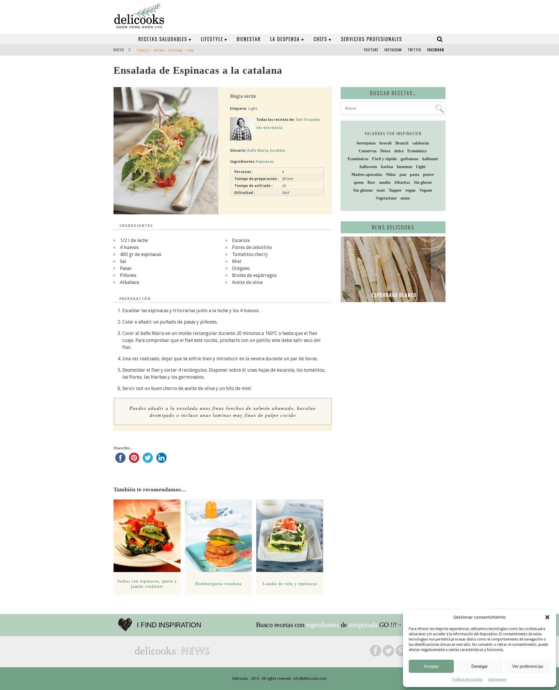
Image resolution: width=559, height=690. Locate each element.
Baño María (257, 151)
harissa (387, 167)
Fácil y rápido (384, 159)
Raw (371, 182)
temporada (363, 625)
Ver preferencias (527, 666)
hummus (404, 167)
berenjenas (366, 143)
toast (380, 190)
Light (252, 109)
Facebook (435, 49)
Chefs (320, 39)
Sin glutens (363, 190)
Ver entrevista (269, 128)
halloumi (430, 159)
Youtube (371, 49)
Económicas (358, 159)
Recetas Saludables (162, 39)
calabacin (420, 143)
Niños (391, 174)
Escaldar (278, 151)
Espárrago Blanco (393, 295)
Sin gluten (423, 182)
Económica (417, 151)
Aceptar (431, 666)
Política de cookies (467, 679)
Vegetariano (386, 198)
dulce (399, 151)
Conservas (367, 151)
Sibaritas (402, 182)
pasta (414, 174)
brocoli (385, 143)
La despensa (285, 39)
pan (402, 174)
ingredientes (322, 625)
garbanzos (409, 159)
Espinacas (265, 162)
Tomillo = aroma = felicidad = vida (165, 50)
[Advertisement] (392, 351)
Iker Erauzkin (308, 120)
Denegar (479, 666)
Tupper (395, 190)
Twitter (414, 49)
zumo (405, 198)
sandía (384, 182)
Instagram (393, 49)
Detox (385, 151)
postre (428, 174)
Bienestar (249, 39)
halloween (368, 167)
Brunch (401, 143)
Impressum (497, 679)
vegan (410, 190)
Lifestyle (212, 39)
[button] (547, 617)
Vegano (425, 190)
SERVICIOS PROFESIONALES (371, 39)
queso (359, 182)
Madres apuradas (366, 174)
